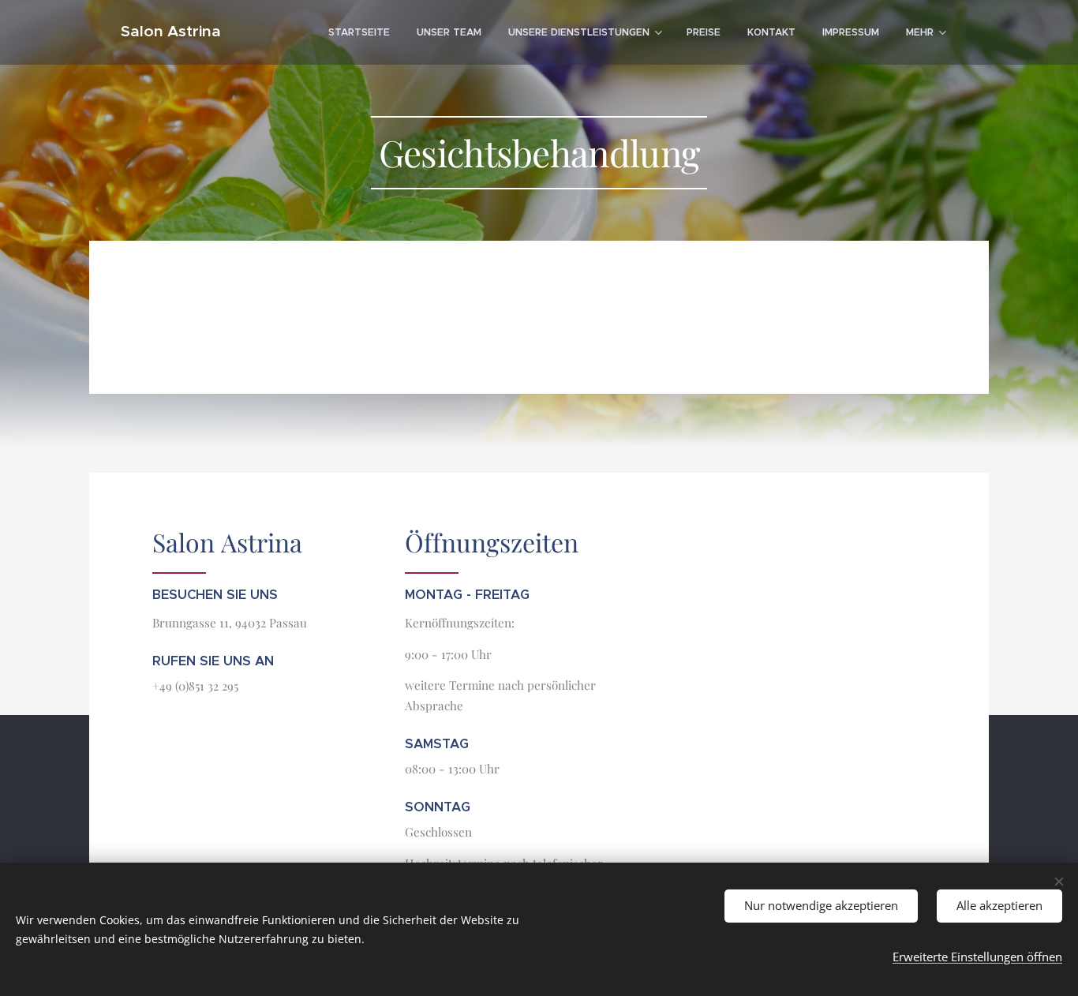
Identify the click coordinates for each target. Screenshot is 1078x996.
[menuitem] (359, 32)
